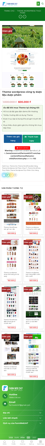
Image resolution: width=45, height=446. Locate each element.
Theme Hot (13, 166)
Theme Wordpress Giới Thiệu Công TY (14, 168)
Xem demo (23, 148)
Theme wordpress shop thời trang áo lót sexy (11, 274)
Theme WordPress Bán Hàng (28, 166)
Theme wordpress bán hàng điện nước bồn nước (33, 274)
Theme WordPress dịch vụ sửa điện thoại (32, 321)
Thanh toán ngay (32, 139)
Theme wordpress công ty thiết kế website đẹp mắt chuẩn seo (32, 369)
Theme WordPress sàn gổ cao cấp (10, 228)
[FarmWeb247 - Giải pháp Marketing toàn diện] (9, 3)
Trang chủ (9, 11)
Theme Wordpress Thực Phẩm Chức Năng (24, 170)
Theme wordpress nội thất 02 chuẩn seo (10, 368)
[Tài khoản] (38, 4)
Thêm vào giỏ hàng (13, 139)
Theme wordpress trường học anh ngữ (33, 228)
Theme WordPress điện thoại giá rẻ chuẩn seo (10, 321)
